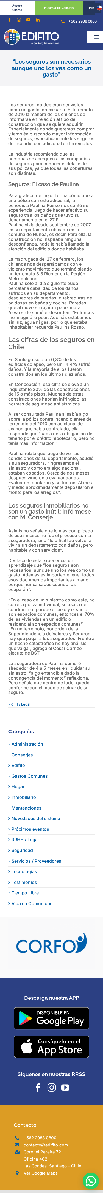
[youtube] (28, 20)
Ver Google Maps (41, 1188)
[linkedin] (38, 20)
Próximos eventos (30, 829)
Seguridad (22, 850)
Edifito (18, 765)
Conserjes (22, 755)
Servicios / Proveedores (36, 861)
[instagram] (19, 20)
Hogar (18, 786)
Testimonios (24, 882)
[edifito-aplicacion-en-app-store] (51, 1052)
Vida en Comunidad (32, 903)
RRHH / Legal (19, 704)
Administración (27, 744)
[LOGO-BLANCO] (31, 31)
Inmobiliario (24, 797)
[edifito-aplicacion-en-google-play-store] (51, 1024)
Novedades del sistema (36, 818)
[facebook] (10, 20)
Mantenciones (26, 808)
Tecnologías (24, 871)
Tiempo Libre (25, 892)
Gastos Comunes (30, 776)
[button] (91, 1181)
